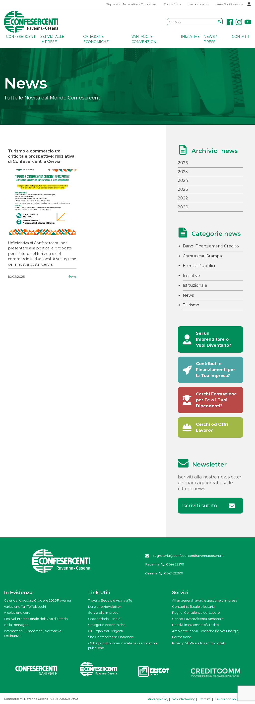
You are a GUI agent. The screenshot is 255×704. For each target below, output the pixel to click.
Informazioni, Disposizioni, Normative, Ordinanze (33, 633)
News (71, 276)
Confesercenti (21, 36)
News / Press (210, 39)
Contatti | (206, 699)
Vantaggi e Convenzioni (144, 39)
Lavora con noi (199, 4)
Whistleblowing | (184, 699)
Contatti (240, 36)
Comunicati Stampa (202, 256)
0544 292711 (175, 564)
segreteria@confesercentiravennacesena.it (188, 556)
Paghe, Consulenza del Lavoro (196, 612)
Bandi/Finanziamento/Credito (195, 625)
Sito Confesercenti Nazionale (111, 637)
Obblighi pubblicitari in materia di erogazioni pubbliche (123, 645)
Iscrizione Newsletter (104, 607)
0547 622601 (173, 573)
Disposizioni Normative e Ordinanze (131, 4)
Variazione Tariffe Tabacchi (25, 607)
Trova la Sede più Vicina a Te (110, 600)
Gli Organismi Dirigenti (105, 631)
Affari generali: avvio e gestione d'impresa (204, 600)
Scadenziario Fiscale (104, 619)
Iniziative (190, 36)
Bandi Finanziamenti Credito (211, 246)
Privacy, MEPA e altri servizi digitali (198, 643)
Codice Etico (172, 4)
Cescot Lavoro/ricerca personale (198, 619)
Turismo (191, 305)
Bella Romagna (16, 625)
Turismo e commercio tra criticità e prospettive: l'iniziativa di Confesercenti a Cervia (41, 156)
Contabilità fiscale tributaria (193, 607)
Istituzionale (195, 285)
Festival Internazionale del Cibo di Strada (36, 619)
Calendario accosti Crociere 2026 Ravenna (37, 600)
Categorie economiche (96, 39)
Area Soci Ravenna (230, 4)
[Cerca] (219, 21)
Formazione (181, 637)
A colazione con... (17, 612)
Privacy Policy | (159, 699)
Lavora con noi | (226, 699)
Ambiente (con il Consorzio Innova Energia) (205, 631)
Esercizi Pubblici (199, 265)
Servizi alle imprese (52, 39)
